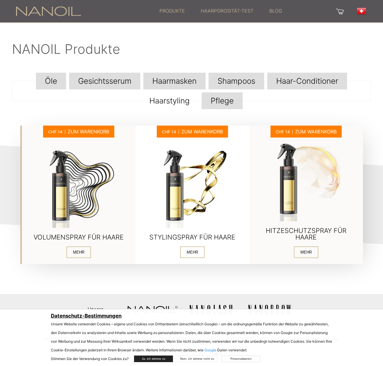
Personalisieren (241, 358)
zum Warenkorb (88, 132)
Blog (275, 11)
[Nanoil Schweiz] (48, 11)
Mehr (78, 252)
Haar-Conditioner (307, 81)
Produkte (172, 11)
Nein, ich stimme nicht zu (197, 358)
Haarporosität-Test (227, 11)
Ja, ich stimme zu (153, 358)
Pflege (222, 100)
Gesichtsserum (104, 81)
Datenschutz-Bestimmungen (86, 316)
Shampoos (236, 81)
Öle (51, 81)
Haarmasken (174, 81)
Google (210, 350)
